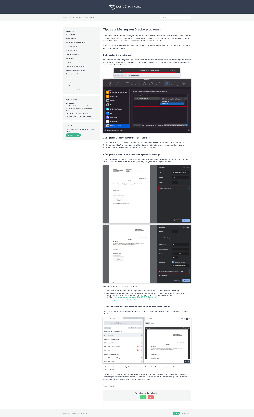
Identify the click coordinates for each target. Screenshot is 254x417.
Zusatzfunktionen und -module (75, 70)
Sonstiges (69, 82)
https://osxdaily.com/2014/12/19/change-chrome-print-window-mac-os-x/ (138, 300)
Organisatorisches (71, 46)
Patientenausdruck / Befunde (75, 66)
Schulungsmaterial (72, 74)
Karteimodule (70, 58)
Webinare (69, 78)
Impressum (185, 413)
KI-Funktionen (70, 34)
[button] (143, 397)
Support (176, 413)
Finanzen (69, 62)
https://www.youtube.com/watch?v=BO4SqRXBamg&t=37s (136, 297)
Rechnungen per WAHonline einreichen (78, 116)
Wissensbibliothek (71, 38)
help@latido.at (73, 135)
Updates (68, 86)
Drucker (112, 386)
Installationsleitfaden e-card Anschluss (78, 106)
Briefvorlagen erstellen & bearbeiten (77, 113)
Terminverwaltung (71, 50)
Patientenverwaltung (72, 54)
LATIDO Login (70, 103)
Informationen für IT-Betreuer (75, 90)
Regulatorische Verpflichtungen (76, 42)
